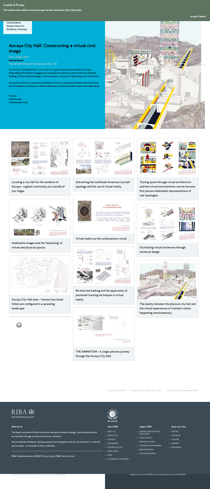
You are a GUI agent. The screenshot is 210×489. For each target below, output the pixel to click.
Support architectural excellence (149, 432)
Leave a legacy (146, 438)
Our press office (114, 447)
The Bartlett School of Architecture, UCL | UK (33, 64)
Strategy (111, 439)
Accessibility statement (118, 459)
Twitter (174, 431)
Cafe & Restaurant (147, 453)
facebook (175, 435)
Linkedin (175, 443)
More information (73, 9)
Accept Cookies (198, 16)
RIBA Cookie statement (22, 456)
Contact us (112, 435)
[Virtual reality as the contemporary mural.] (103, 214)
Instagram (176, 447)
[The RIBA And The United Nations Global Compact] (112, 421)
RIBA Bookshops (146, 449)
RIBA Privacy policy (45, 456)
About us (111, 431)
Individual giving (147, 442)
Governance (113, 443)
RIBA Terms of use (65, 456)
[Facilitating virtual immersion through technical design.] (167, 223)
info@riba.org (60, 474)
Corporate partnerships (150, 445)
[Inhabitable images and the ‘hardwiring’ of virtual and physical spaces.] (39, 218)
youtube (175, 439)
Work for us (112, 451)
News (109, 455)
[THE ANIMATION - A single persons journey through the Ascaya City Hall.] (103, 327)
